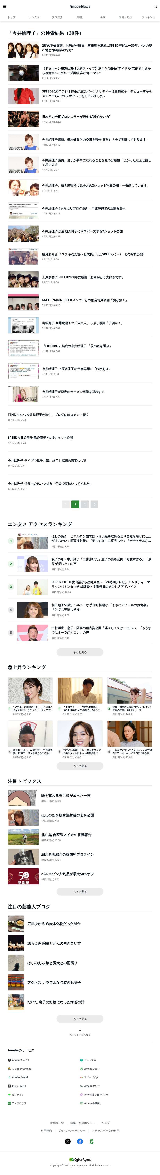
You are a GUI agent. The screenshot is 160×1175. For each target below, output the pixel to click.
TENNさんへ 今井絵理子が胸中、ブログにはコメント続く (48, 415)
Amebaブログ (92, 1068)
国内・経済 (125, 17)
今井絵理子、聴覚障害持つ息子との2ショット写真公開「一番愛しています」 (96, 185)
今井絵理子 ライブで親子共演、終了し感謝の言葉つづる (47, 460)
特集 (80, 17)
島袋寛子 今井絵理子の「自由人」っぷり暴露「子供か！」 (83, 323)
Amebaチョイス (21, 1060)
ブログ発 (57, 17)
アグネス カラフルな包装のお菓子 (54, 982)
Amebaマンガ (92, 1086)
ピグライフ (18, 1094)
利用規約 (46, 1130)
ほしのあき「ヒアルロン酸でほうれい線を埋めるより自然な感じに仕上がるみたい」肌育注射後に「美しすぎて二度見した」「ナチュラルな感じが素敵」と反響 (101, 540)
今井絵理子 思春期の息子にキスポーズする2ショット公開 (82, 231)
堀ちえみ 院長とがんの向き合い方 (54, 943)
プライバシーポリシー (71, 1130)
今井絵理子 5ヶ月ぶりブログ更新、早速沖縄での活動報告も (84, 208)
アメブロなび (19, 1103)
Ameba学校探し (93, 1103)
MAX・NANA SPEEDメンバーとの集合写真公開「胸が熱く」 (85, 300)
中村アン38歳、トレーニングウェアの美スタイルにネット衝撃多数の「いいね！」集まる (82, 753)
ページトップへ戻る (80, 1034)
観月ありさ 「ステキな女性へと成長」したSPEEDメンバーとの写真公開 (92, 254)
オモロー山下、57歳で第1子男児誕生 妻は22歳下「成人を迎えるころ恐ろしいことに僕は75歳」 (32, 753)
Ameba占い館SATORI (96, 1094)
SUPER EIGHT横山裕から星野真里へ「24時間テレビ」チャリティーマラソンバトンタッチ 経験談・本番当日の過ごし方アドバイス (101, 584)
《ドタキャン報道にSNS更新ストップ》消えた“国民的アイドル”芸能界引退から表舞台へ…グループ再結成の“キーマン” (96, 70)
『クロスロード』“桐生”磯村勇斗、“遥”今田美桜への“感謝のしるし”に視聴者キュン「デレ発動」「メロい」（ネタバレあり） (82, 711)
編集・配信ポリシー (82, 1123)
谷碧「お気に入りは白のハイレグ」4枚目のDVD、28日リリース (132, 708)
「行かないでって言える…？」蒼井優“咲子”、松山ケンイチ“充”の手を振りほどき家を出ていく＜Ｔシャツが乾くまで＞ (132, 754)
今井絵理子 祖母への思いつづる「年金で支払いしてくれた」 (50, 483)
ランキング (148, 17)
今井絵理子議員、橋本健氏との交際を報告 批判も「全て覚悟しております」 (95, 139)
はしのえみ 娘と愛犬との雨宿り (52, 962)
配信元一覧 (57, 1123)
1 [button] (75, 504)
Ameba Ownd (20, 1077)
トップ (11, 17)
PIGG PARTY (19, 1086)
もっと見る (80, 652)
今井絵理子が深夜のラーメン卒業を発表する (73, 392)
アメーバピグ (91, 1077)
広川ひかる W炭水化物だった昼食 (54, 923)
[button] (94, 504)
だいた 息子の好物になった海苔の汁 (55, 1002)
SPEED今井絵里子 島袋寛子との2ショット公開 (40, 437)
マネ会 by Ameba (21, 1068)
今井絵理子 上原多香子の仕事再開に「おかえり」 (77, 369)
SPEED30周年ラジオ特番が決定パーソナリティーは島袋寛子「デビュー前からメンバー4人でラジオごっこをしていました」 (97, 93)
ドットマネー (91, 1060)
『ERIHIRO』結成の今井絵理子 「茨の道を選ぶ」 (77, 346)
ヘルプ (105, 1123)
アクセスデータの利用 (105, 1130)
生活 (103, 17)
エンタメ (34, 17)
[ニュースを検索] (155, 6)
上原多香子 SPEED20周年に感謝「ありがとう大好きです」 (83, 277)
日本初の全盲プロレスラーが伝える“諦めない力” (76, 116)
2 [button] (85, 504)
